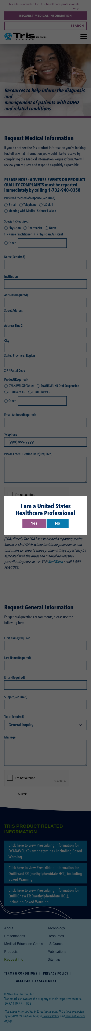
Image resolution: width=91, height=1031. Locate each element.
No (57, 523)
